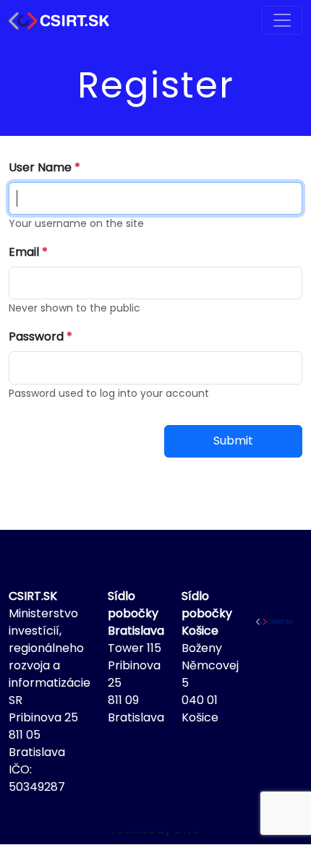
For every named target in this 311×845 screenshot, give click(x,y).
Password (36, 336)
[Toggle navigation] (282, 20)
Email (24, 252)
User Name (40, 167)
